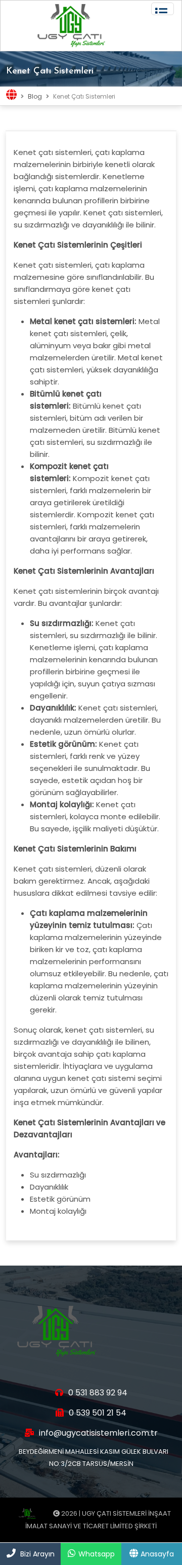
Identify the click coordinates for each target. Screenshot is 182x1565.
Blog (35, 96)
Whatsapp (96, 1554)
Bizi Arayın (37, 1554)
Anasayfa (157, 1554)
